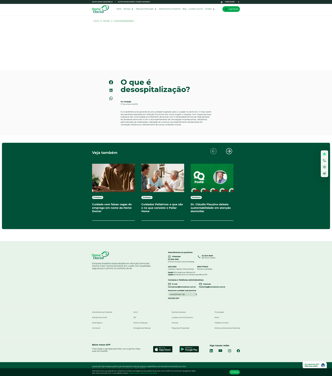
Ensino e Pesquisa (140, 323)
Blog (184, 9)
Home (96, 21)
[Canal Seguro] (324, 173)
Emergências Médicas (141, 328)
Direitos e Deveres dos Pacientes (227, 328)
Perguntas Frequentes (180, 328)
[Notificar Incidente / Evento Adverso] (324, 167)
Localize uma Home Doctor (182, 317)
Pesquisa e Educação (145, 9)
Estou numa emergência (102, 2)
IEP (134, 317)
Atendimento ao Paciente (170, 9)
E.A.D (135, 312)
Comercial (96, 328)
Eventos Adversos (179, 312)
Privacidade (219, 312)
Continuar (235, 372)
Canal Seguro (97, 323)
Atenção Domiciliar (99, 317)
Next (229, 151)
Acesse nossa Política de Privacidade (143, 373)
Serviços (127, 9)
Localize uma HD (196, 9)
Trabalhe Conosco (222, 323)
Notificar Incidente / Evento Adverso (134, 2)
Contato (208, 9)
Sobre (119, 9)
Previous (213, 151)
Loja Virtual (233, 9)
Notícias (106, 21)
